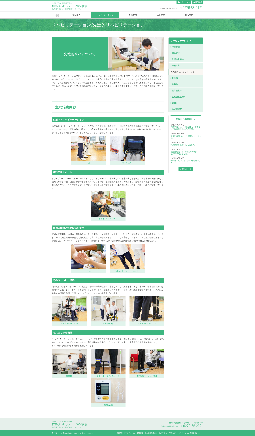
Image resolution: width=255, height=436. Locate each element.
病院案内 (76, 15)
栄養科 (175, 84)
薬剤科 (175, 103)
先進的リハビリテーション (184, 72)
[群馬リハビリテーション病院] (89, 6)
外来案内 (133, 15)
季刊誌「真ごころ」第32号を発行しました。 (186, 161)
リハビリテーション (105, 15)
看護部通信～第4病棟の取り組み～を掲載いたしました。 (185, 153)
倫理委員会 (163, 433)
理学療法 (176, 53)
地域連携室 (177, 109)
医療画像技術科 (179, 97)
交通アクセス (185, 2)
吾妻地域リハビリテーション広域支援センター (185, 433)
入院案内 (161, 15)
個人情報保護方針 (151, 433)
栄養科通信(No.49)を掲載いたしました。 (186, 137)
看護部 (175, 78)
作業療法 (176, 47)
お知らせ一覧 (185, 169)
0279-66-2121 (192, 7)
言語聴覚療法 (178, 59)
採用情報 (198, 2)
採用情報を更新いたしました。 (184, 145)
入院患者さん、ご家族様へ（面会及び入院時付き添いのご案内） (185, 128)
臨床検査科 (177, 90)
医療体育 (176, 65)
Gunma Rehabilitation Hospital (68, 433)
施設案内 (189, 15)
